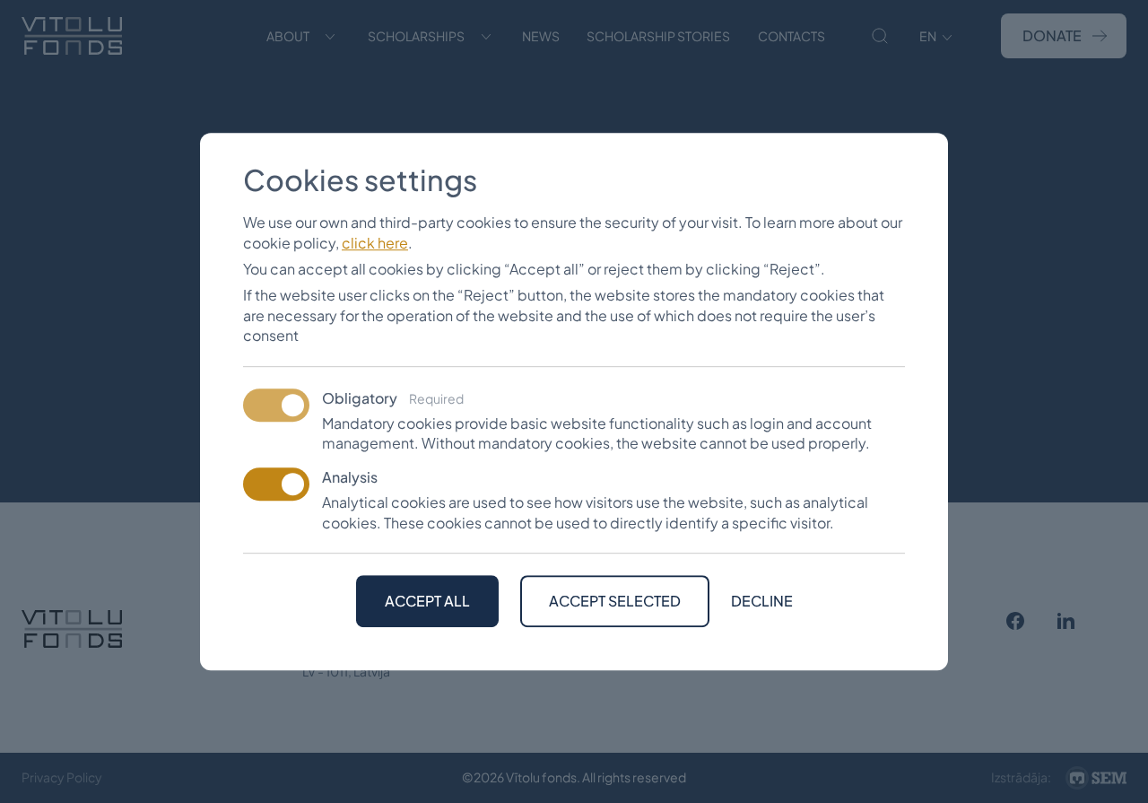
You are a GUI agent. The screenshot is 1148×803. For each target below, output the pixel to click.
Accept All (427, 600)
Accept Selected (615, 600)
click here (375, 242)
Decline (762, 601)
